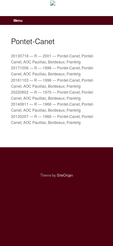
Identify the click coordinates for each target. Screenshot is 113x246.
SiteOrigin (65, 175)
